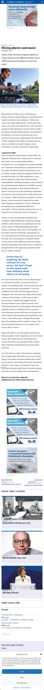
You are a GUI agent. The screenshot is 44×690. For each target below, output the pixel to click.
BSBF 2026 (5, 625)
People (4, 45)
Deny (22, 677)
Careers (11, 45)
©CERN (4, 648)
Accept (22, 672)
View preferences (22, 683)
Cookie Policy (16, 687)
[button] (41, 654)
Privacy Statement (25, 687)
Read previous (7, 480)
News (11, 521)
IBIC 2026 (5, 617)
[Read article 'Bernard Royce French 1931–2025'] (22, 508)
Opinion (12, 590)
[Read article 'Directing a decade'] (22, 578)
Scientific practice (32, 482)
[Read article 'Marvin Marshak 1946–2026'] (22, 543)
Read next (38, 480)
